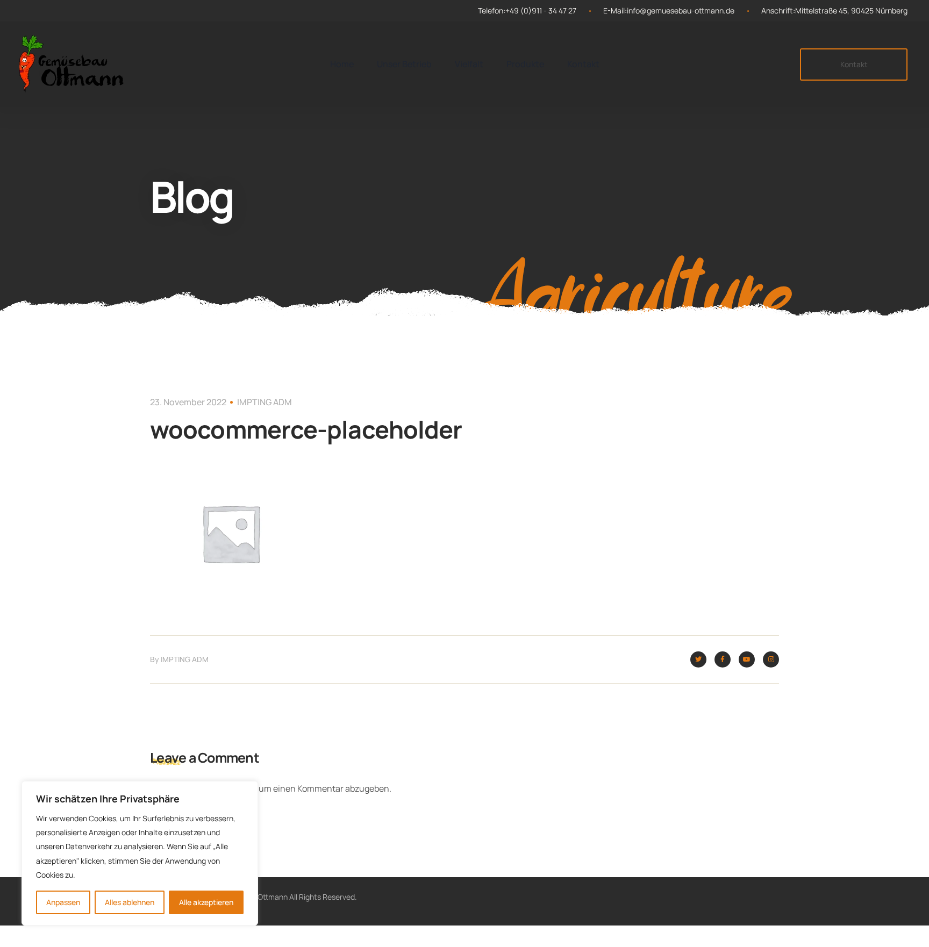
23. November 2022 (188, 402)
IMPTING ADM (264, 402)
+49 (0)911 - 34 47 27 (540, 10)
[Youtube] (747, 659)
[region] (140, 853)
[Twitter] (698, 659)
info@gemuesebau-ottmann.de (680, 10)
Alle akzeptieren (206, 902)
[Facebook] (722, 659)
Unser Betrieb (404, 64)
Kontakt (583, 64)
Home (342, 64)
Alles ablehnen (129, 902)
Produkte (525, 64)
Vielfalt (469, 64)
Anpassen (63, 902)
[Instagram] (771, 659)
